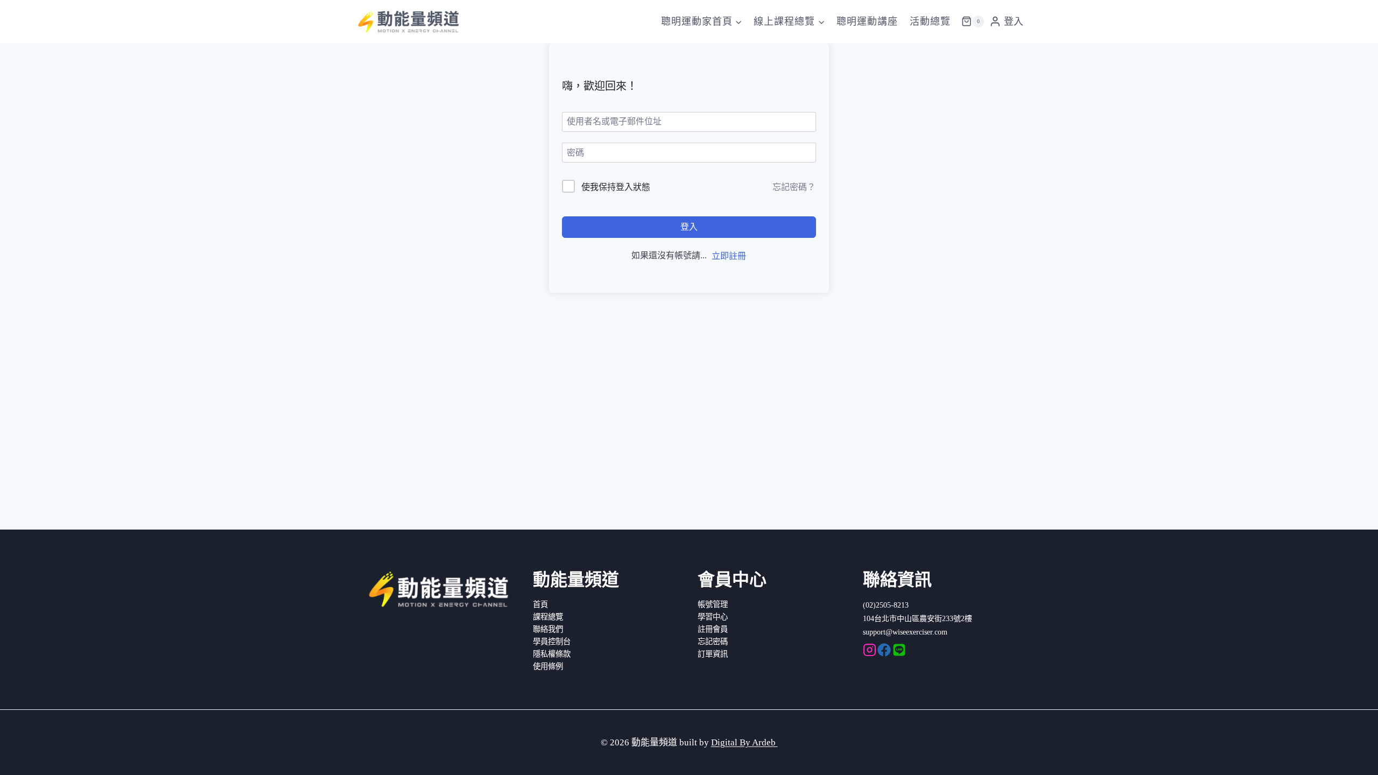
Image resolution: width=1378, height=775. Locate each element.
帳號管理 (713, 604)
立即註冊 (729, 255)
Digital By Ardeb (744, 742)
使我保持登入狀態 (615, 187)
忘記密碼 (713, 641)
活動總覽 (930, 21)
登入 (689, 226)
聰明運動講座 (867, 21)
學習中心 (713, 616)
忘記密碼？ (793, 187)
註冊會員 (713, 629)
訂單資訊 (713, 654)
